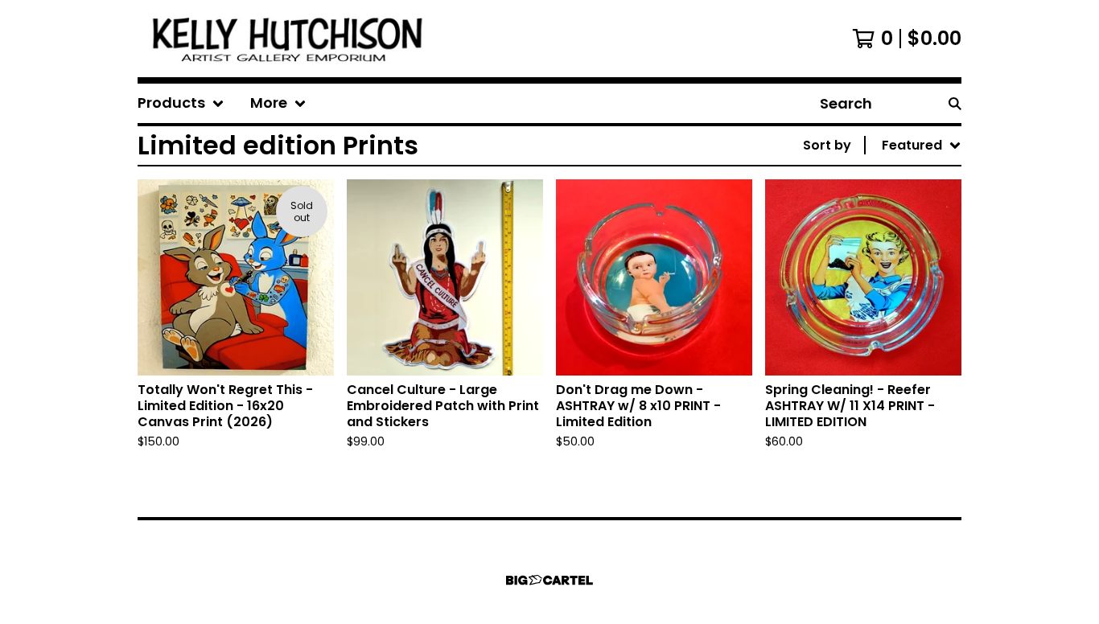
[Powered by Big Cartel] (549, 580)
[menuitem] (181, 103)
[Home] (290, 38)
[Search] (955, 103)
